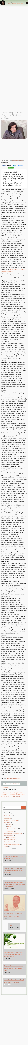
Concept (9, 824)
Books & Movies (8, 815)
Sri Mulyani (16, 783)
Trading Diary (10, 831)
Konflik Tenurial (11, 837)
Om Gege (10, 2)
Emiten (9, 826)
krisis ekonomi (7, 783)
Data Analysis (7, 818)
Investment (7, 822)
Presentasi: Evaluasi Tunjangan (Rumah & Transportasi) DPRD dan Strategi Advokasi (14, 884)
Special (6, 846)
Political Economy (8, 835)
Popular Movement (9, 841)
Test (10, 925)
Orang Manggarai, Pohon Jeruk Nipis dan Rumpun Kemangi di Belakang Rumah (13, 954)
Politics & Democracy (9, 839)
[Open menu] (27, 3)
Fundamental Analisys (17, 160)
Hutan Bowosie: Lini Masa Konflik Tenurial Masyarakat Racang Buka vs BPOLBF (14, 870)
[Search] (23, 807)
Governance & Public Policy (11, 820)
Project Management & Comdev (12, 844)
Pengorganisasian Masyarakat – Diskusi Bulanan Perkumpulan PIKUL (13, 968)
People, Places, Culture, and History (13, 833)
